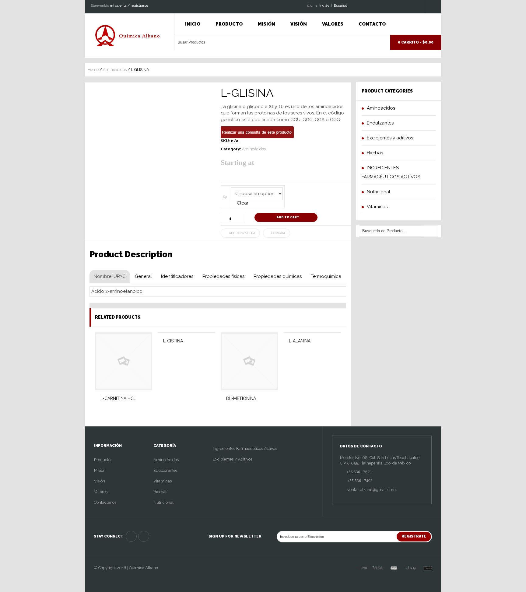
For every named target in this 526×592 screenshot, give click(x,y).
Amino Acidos (166, 459)
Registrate (414, 536)
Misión (266, 24)
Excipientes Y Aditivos (232, 459)
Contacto (372, 24)
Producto (229, 24)
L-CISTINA (173, 340)
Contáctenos (105, 502)
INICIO (192, 24)
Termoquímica (326, 276)
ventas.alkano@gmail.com (371, 489)
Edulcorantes (165, 470)
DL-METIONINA (241, 398)
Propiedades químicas (278, 276)
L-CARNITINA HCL (118, 398)
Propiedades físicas (223, 276)
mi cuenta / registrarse (129, 5)
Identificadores (177, 276)
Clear (242, 203)
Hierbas (160, 491)
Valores (332, 24)
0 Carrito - (415, 42)
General (143, 276)
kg (225, 196)
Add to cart (288, 217)
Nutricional (163, 502)
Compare (278, 233)
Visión (298, 24)
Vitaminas (162, 481)
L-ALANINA (299, 340)
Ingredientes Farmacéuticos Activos (245, 448)
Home (93, 69)
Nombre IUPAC (110, 276)
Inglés (324, 5)
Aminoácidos (115, 69)
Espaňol (340, 5)
